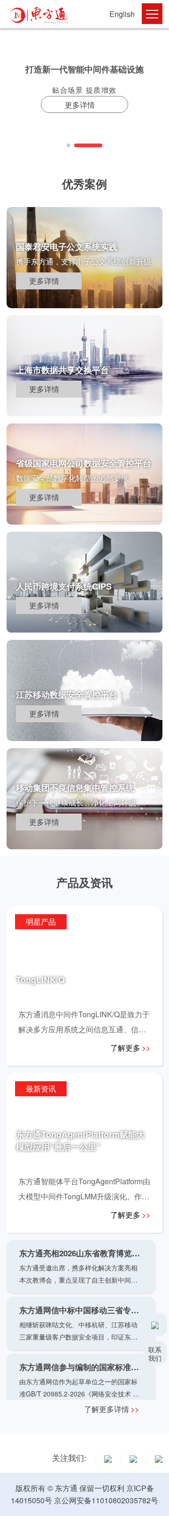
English (122, 13)
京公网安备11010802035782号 (106, 1500)
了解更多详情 (111, 1409)
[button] (68, 145)
